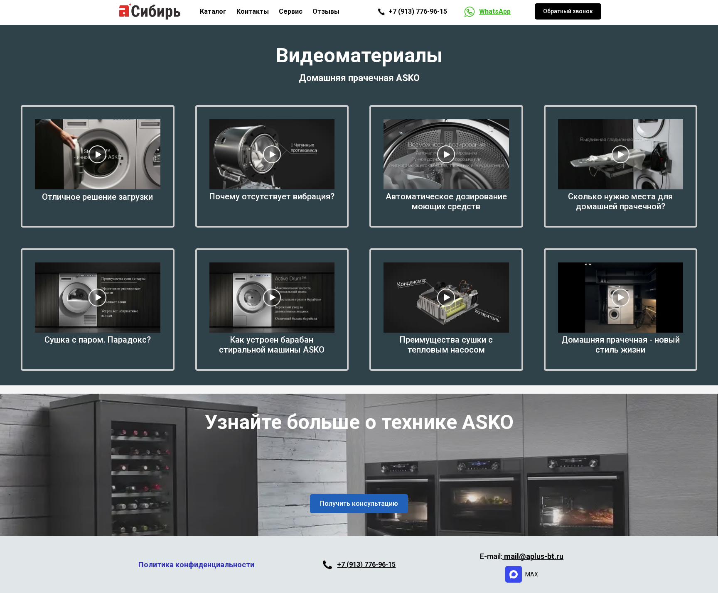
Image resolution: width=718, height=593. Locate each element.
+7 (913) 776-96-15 (366, 564)
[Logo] (150, 11)
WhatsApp (495, 11)
